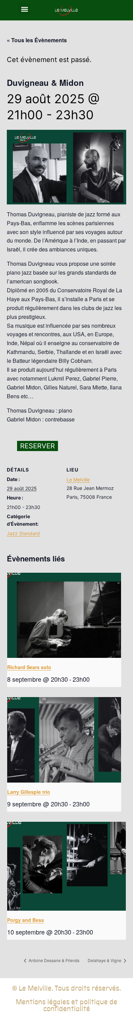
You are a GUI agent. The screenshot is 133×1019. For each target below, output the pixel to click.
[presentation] (64, 615)
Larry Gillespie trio (28, 791)
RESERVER (37, 446)
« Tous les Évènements (37, 40)
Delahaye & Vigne (105, 960)
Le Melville (78, 479)
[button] (24, 9)
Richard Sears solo (29, 667)
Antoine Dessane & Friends (53, 960)
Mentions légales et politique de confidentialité (66, 1005)
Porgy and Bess (25, 919)
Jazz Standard (23, 533)
